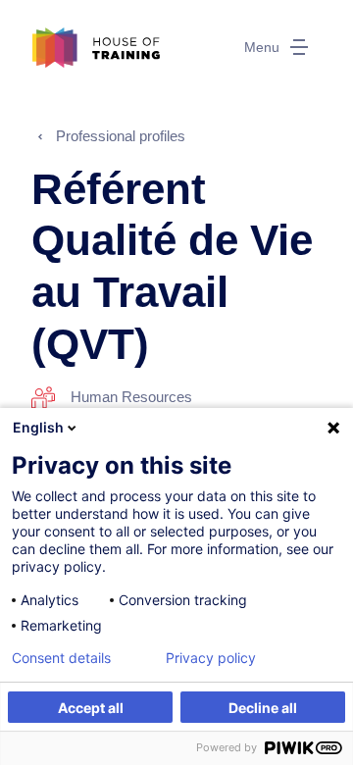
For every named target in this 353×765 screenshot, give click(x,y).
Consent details (61, 658)
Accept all (91, 707)
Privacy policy (211, 658)
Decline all (262, 707)
